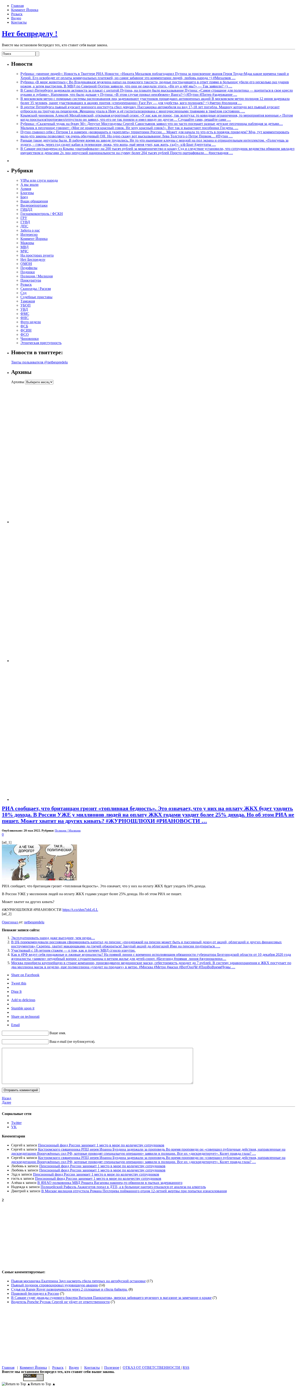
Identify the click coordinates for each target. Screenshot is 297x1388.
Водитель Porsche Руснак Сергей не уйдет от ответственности (60, 1302)
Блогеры (27, 193)
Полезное (111, 1367)
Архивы (17, 382)
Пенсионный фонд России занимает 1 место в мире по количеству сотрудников (101, 1145)
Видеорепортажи (34, 205)
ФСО (24, 334)
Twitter (16, 1123)
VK (14, 1127)
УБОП (25, 305)
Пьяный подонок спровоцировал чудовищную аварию (54, 1285)
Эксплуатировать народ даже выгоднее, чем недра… (53, 938)
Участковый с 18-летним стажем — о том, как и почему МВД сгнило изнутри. (73, 950)
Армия (25, 189)
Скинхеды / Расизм (35, 289)
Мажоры (27, 243)
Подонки (27, 272)
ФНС (24, 318)
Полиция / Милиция (36, 276)
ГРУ (23, 218)
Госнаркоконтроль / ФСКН (41, 214)
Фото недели (30, 322)
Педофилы (28, 268)
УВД (24, 309)
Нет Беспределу (32, 259)
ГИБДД (26, 209)
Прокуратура (30, 280)
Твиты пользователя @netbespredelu (39, 362)
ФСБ (24, 326)
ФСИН (26, 330)
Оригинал (10, 922)
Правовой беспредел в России (35, 1293)
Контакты (19, 22)
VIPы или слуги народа (39, 180)
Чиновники (29, 339)
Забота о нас (30, 230)
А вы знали (29, 184)
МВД (24, 247)
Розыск (17, 14)
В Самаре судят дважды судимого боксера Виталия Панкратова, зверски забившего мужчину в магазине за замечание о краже (111, 1298)
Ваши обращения (34, 201)
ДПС (24, 226)
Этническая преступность (40, 343)
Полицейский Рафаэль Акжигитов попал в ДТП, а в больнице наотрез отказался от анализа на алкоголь (123, 1187)
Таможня (27, 301)
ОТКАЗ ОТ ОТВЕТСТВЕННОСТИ (152, 1367)
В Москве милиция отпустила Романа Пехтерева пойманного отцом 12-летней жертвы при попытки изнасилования (134, 1191)
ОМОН (26, 264)
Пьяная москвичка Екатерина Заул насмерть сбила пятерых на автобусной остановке (78, 1281)
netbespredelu (34, 922)
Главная (17, 6)
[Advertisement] (40, 453)
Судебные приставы (36, 297)
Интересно (29, 234)
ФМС (24, 314)
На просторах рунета (37, 255)
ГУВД (25, 222)
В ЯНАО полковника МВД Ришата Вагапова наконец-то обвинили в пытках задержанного (109, 1183)
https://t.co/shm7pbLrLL (80, 910)
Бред (24, 197)
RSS (186, 1367)
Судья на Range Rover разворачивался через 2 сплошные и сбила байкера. (69, 1289)
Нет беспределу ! (30, 33)
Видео (16, 18)
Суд (23, 293)
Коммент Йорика (24, 10)
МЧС (24, 251)
